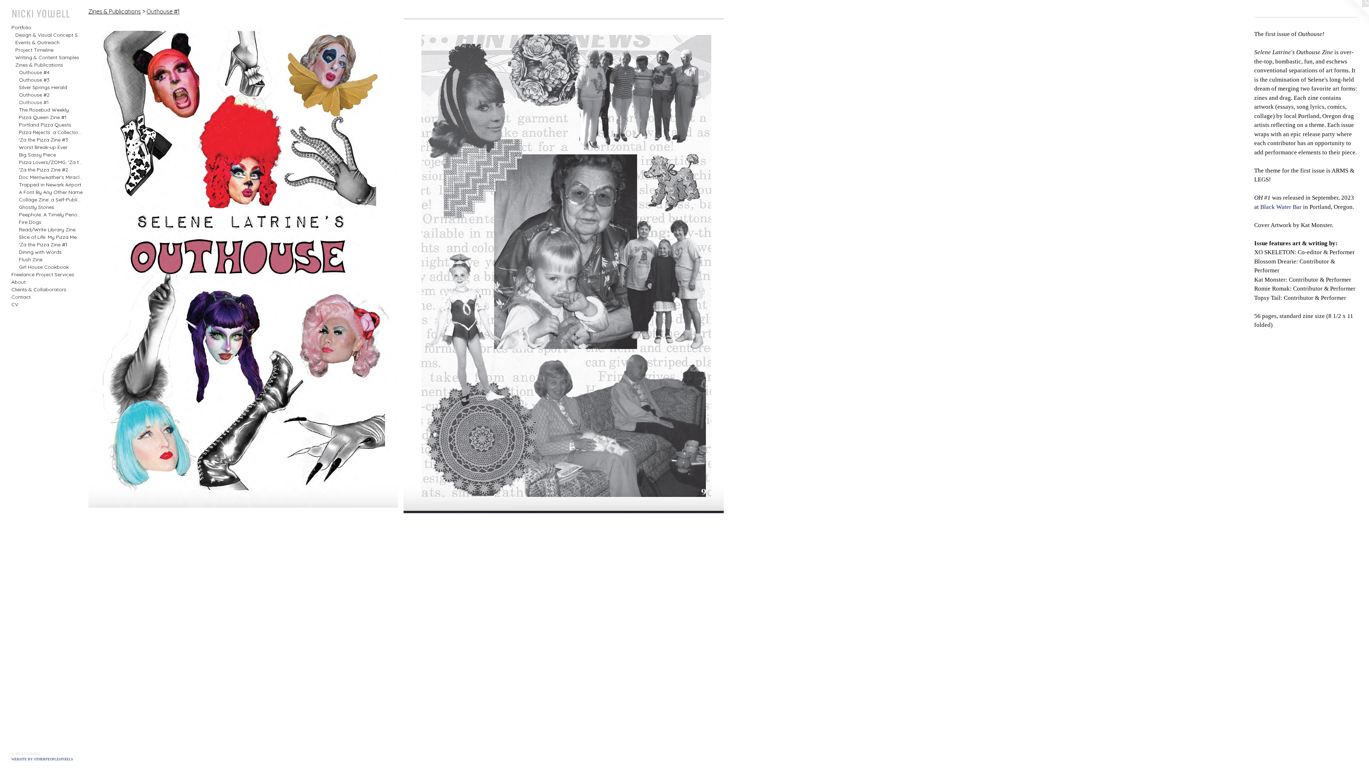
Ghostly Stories (36, 207)
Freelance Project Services (42, 274)
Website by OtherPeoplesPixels (42, 759)
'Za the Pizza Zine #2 (43, 169)
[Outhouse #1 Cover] (243, 262)
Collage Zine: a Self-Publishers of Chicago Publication (51, 199)
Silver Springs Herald (43, 87)
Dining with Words (40, 252)
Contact (21, 297)
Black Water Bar (1281, 207)
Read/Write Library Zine (47, 229)
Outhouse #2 (34, 95)
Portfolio (21, 27)
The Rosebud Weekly (44, 110)
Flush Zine (30, 259)
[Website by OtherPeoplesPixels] (1354, 14)
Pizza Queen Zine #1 (43, 117)
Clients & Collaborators (38, 289)
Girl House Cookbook (44, 267)
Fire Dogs (30, 222)
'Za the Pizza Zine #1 (43, 244)
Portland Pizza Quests (45, 125)
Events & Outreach (37, 42)
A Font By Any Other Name (51, 192)
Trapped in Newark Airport (50, 184)
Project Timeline (34, 50)
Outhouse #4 (34, 72)
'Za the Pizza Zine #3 (43, 140)
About (18, 282)
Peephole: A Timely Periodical (51, 214)
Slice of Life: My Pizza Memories (51, 237)
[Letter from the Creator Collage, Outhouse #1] (564, 265)
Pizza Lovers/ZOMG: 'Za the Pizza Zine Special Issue (51, 162)
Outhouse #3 (34, 80)
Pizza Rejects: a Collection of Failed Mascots (51, 132)
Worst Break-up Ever (43, 147)
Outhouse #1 (34, 102)
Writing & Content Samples (47, 57)
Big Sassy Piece (37, 155)
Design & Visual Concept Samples (49, 35)
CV (14, 304)
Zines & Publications (39, 65)
